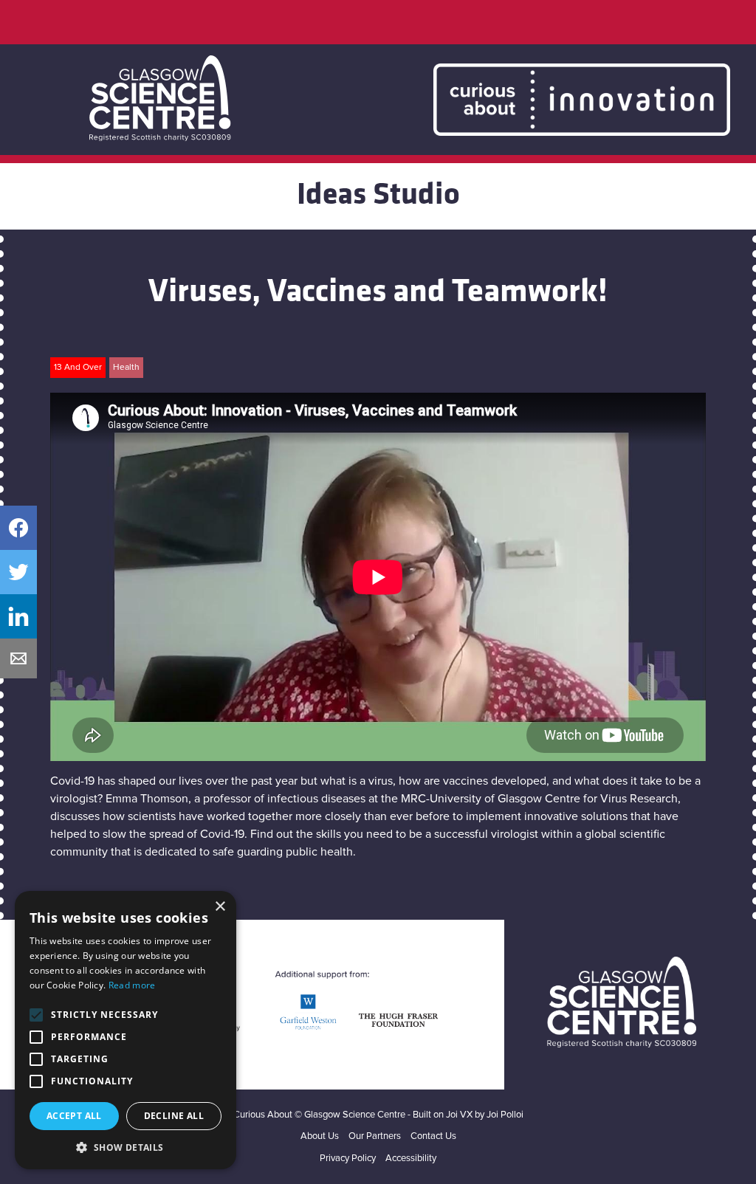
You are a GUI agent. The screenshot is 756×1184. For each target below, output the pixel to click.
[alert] (125, 1030)
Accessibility (410, 1158)
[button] (125, 1147)
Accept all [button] (74, 1115)
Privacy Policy (348, 1158)
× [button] (219, 906)
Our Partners (374, 1136)
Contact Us (433, 1136)
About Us (319, 1136)
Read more (132, 985)
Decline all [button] (174, 1115)
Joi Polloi (505, 1115)
